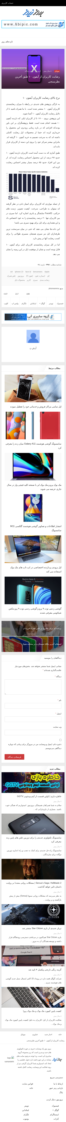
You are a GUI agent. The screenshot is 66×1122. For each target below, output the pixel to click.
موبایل (57, 71)
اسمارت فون (44, 261)
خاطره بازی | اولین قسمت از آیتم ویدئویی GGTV (39, 782)
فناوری (34, 1020)
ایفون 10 (34, 261)
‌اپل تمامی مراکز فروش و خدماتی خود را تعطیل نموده (35, 392)
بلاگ (61, 1074)
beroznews (38, 257)
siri (13, 257)
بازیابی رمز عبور (57, 1070)
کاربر (29, 266)
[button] (37, 32)
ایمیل (58, 699)
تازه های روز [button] (7, 41)
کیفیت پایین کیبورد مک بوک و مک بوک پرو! (42, 997)
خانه (60, 1020)
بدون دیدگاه (29, 71)
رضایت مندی (44, 266)
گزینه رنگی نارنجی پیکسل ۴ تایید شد (44, 955)
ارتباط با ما (59, 1065)
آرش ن (38, 71)
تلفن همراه (18, 261)
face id (29, 257)
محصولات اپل (21, 266)
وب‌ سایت (57, 713)
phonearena (54, 274)
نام (59, 686)
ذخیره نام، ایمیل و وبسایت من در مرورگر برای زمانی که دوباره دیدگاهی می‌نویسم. (34, 732)
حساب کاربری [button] (7, 3)
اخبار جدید (48, 1020)
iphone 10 (21, 257)
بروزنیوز (26, 261)
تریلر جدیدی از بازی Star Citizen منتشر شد (41, 914)
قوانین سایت (28, 1065)
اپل (9, 257)
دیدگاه (58, 662)
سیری (35, 266)
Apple (47, 257)
